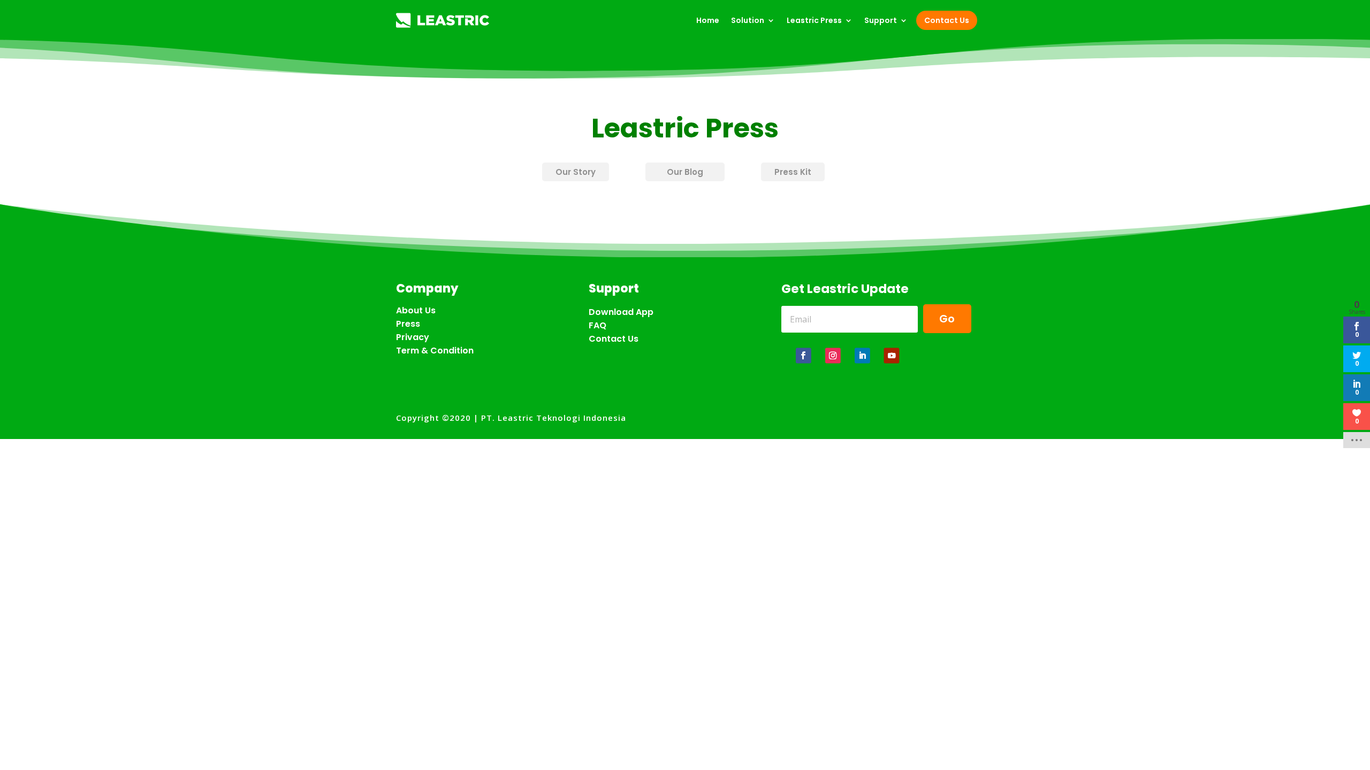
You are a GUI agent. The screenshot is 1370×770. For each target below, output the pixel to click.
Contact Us (946, 20)
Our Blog (685, 172)
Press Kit (792, 172)
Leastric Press (814, 20)
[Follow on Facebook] (803, 355)
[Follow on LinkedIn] (862, 355)
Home (707, 20)
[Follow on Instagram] (833, 355)
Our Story (575, 172)
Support (880, 20)
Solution (747, 20)
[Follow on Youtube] (892, 355)
